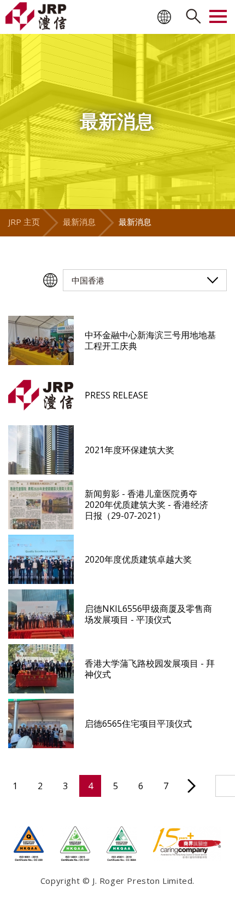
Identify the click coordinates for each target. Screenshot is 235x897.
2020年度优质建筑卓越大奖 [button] (138, 559)
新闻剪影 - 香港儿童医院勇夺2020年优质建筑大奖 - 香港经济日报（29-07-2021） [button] (146, 504)
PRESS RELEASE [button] (116, 395)
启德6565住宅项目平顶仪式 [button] (138, 723)
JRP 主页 (24, 221)
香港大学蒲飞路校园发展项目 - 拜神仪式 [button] (150, 669)
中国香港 (88, 280)
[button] (41, 340)
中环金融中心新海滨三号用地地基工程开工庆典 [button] (150, 340)
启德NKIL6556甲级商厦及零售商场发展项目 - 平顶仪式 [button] (148, 614)
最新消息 (79, 221)
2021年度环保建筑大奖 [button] (129, 449)
